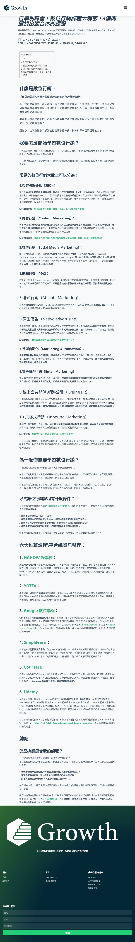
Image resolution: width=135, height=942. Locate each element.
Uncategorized (35, 43)
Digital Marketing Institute (58, 505)
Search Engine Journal (78, 723)
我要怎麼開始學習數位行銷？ (36, 65)
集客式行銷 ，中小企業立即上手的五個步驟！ (53, 434)
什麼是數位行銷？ (31, 62)
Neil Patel (46, 723)
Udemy (31, 692)
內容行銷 (53, 43)
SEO (20, 43)
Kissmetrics (59, 723)
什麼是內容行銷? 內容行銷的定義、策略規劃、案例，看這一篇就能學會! (68, 238)
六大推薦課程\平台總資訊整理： (37, 72)
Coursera (33, 667)
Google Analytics (89, 624)
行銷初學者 (66, 43)
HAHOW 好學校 (38, 557)
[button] (125, 8)
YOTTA (30, 585)
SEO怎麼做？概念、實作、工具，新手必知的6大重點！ (60, 209)
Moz (37, 723)
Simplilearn (35, 642)
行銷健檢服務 (51, 799)
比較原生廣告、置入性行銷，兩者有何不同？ (53, 339)
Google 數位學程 (39, 610)
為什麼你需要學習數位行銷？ (36, 68)
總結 (25, 75)
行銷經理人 (81, 43)
